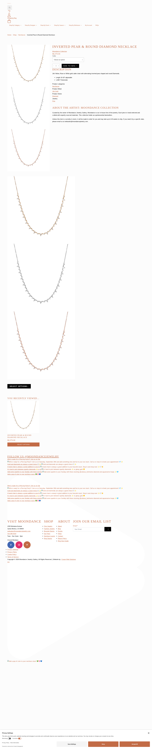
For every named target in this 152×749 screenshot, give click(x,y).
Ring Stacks (48, 538)
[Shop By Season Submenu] (65, 25)
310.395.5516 (11, 534)
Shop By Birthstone (74, 25)
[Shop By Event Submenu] (50, 25)
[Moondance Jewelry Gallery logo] (9, 3)
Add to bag (69, 66)
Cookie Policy (11, 554)
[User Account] (9, 15)
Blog (59, 529)
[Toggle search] (9, 7)
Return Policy (62, 538)
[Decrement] (54, 66)
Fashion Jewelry (49, 529)
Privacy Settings (12, 549)
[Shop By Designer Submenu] (37, 25)
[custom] (27, 544)
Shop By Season (59, 25)
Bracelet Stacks (49, 531)
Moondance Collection (59, 51)
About (60, 526)
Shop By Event (44, 25)
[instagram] (19, 544)
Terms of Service (13, 557)
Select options (23, 444)
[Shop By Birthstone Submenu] (81, 25)
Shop (14, 35)
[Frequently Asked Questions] (9, 11)
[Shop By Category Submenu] (21, 25)
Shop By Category (14, 25)
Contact (60, 536)
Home (9, 35)
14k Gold (55, 91)
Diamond (55, 96)
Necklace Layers (49, 536)
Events (60, 531)
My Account (88, 25)
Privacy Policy (12, 552)
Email (75, 526)
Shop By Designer (30, 25)
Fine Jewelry (48, 526)
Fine (53, 101)
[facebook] (10, 544)
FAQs (97, 25)
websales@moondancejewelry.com (18, 531)
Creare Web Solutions (68, 559)
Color (54, 56)
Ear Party (47, 534)
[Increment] (58, 66)
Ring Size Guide (63, 541)
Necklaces (21, 35)
